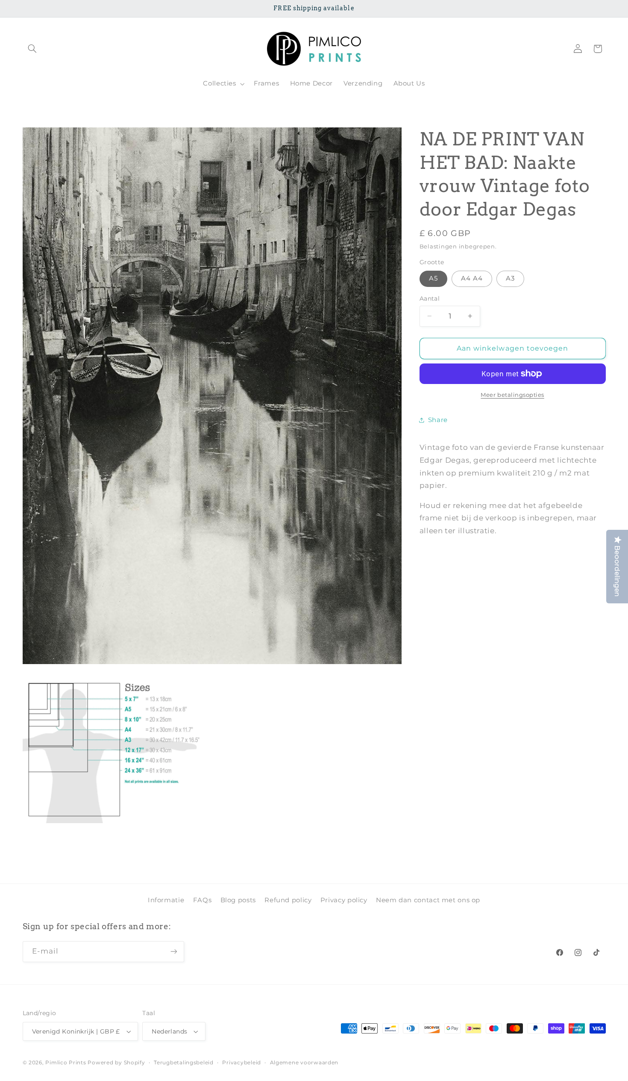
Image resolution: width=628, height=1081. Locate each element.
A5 (433, 278)
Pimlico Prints (65, 1063)
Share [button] (438, 420)
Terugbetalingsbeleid (184, 1063)
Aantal (430, 298)
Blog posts (238, 900)
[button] (32, 49)
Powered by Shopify (116, 1063)
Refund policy (287, 900)
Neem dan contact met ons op (428, 900)
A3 (510, 278)
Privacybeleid (241, 1063)
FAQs (202, 900)
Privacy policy (343, 900)
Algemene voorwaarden (304, 1063)
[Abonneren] (173, 951)
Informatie (166, 900)
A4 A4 (472, 278)
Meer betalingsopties (512, 395)
